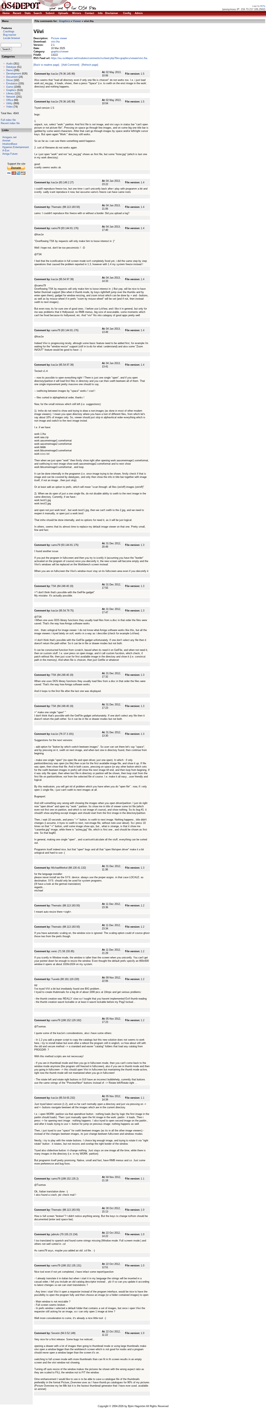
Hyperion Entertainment (15, 147)
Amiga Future (10, 153)
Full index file (8, 119)
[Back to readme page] (46, 64)
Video (9, 106)
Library (10, 93)
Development (13, 73)
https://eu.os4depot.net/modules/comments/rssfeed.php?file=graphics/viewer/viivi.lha (99, 58)
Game (9, 86)
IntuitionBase (9, 143)
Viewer (77, 21)
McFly (262, 6)
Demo (9, 70)
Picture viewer (59, 38)
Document (12, 76)
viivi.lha (55, 41)
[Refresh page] (90, 64)
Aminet (6, 140)
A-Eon (5, 150)
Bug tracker (8, 34)
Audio (9, 63)
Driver (9, 80)
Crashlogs (7, 31)
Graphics (11, 90)
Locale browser (10, 38)
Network (10, 96)
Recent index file (10, 123)
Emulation (12, 83)
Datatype (11, 66)
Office (9, 100)
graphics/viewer (60, 51)
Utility (9, 103)
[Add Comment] (70, 64)
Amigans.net (9, 137)
